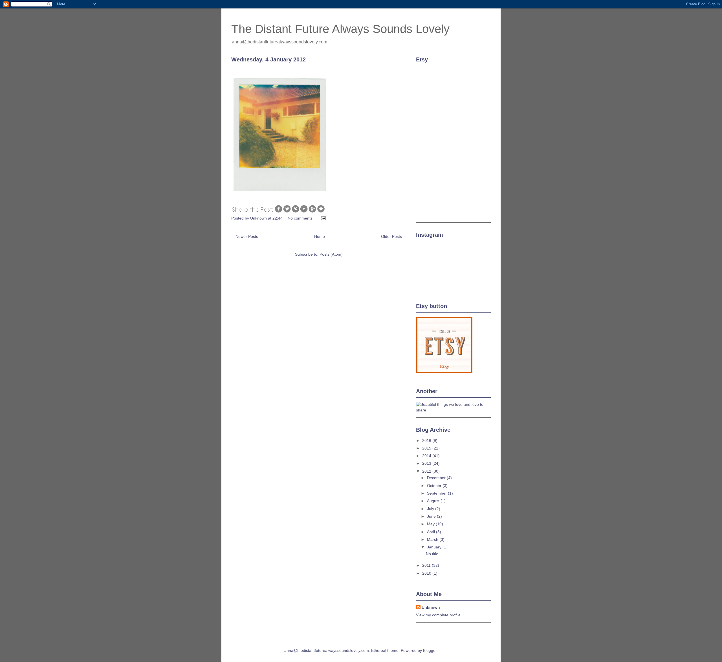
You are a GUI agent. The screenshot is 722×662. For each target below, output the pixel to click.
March (433, 539)
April (431, 532)
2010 (427, 573)
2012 (427, 471)
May (431, 524)
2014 (427, 455)
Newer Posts (246, 236)
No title (432, 554)
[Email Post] (323, 218)
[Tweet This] (287, 211)
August (434, 501)
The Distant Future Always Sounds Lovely (340, 29)
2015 (427, 448)
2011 (427, 565)
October (435, 485)
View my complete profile (438, 615)
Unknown (431, 607)
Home (319, 236)
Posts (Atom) (331, 254)
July (431, 508)
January (435, 547)
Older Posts (391, 236)
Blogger (430, 650)
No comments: (301, 218)
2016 (427, 440)
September (437, 493)
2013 (427, 463)
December (437, 477)
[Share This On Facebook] (278, 211)
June (432, 516)
